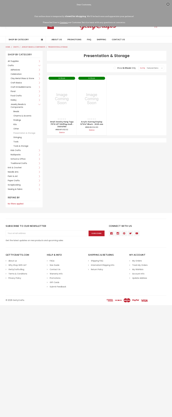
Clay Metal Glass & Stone (22, 78)
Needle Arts (13, 172)
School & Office (18, 159)
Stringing (17, 137)
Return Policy (97, 269)
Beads (16, 111)
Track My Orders (140, 265)
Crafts (16, 47)
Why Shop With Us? (17, 265)
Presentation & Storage (58, 47)
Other (16, 128)
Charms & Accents (22, 115)
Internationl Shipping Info (102, 265)
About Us (56, 39)
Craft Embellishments (21, 87)
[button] (168, 4)
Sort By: (142, 68)
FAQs (52, 260)
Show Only (126, 68)
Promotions (74, 39)
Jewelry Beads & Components (33, 47)
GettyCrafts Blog (16, 269)
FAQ (89, 39)
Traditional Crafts (19, 163)
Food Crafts (16, 95)
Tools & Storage (20, 146)
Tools (15, 141)
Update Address (139, 278)
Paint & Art (13, 176)
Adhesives (15, 69)
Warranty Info (56, 273)
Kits (15, 124)
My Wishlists (137, 269)
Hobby (14, 100)
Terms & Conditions (17, 273)
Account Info (138, 273)
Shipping (101, 39)
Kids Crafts (16, 150)
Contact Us (118, 39)
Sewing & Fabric (15, 189)
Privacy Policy (14, 278)
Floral (13, 91)
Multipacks (16, 154)
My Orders (137, 260)
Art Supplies (13, 61)
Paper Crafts (14, 180)
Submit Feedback (58, 286)
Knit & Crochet (15, 167)
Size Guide (54, 265)
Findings (17, 120)
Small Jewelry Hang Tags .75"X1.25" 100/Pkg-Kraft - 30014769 (62, 124)
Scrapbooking (14, 184)
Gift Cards (54, 282)
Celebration (16, 74)
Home (8, 47)
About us (12, 260)
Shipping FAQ (97, 260)
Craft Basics (16, 82)
